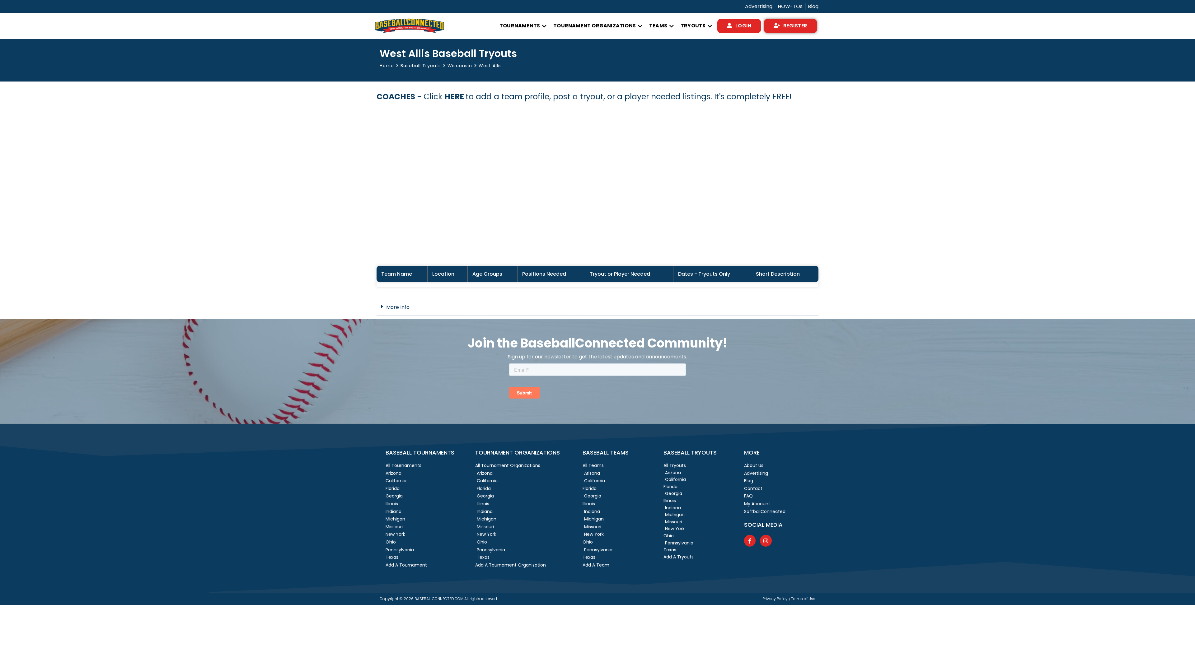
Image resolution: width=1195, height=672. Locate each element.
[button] (523, 26)
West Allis (490, 66)
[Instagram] (765, 540)
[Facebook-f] (750, 540)
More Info (398, 307)
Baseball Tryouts (421, 66)
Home (387, 66)
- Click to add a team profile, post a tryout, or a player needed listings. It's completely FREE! (584, 96)
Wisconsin (460, 66)
